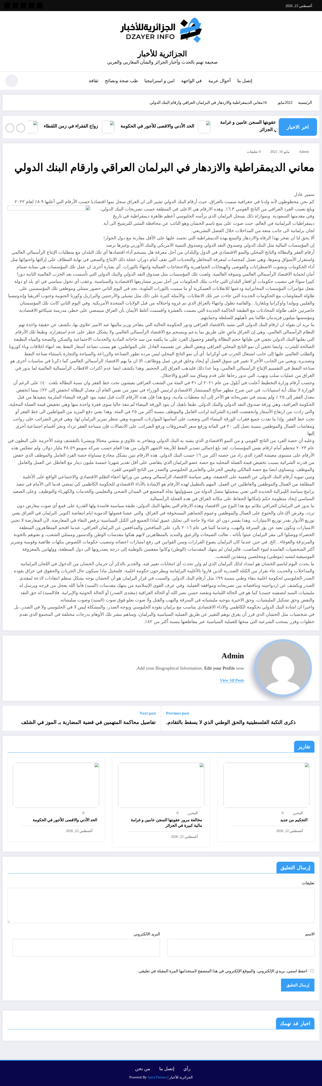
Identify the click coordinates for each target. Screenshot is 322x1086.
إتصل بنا (244, 80)
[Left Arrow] (21, 128)
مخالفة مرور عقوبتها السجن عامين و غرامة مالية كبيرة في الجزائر (269, 126)
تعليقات (308, 883)
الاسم (309, 934)
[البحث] (28, 81)
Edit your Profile (219, 668)
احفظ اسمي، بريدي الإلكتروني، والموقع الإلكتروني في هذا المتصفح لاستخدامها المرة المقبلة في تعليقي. (222, 971)
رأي (186, 1068)
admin (304, 152)
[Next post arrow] (10, 718)
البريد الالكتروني (147, 934)
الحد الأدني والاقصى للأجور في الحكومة (166, 125)
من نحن (142, 1068)
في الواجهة (191, 80)
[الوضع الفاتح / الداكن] (11, 80)
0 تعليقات (254, 152)
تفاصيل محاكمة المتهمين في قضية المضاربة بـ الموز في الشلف (88, 722)
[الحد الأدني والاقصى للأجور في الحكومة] (56, 785)
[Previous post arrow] (312, 718)
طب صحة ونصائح (121, 80)
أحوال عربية (219, 80)
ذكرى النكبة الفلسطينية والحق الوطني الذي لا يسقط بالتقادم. (231, 722)
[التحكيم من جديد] (266, 785)
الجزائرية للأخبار (162, 54)
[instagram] (15, 6)
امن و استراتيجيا (159, 80)
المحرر (298, 813)
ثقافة (93, 80)
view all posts (232, 680)
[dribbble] (23, 6)
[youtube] (7, 6)
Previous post (177, 713)
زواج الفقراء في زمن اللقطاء (80, 125)
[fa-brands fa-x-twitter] (31, 6)
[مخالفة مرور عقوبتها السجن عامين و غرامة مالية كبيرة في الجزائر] (161, 785)
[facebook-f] (39, 6)
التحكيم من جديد (293, 820)
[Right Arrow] (10, 128)
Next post (148, 713)
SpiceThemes (157, 1077)
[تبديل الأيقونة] (313, 81)
